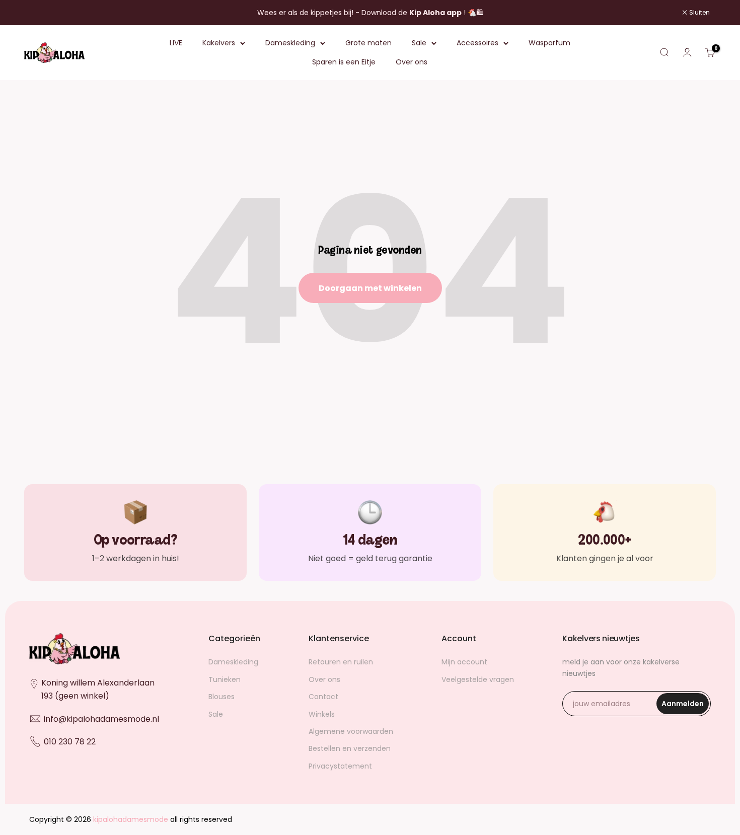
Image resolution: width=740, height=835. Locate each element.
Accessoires (477, 43)
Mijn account (464, 662)
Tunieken (224, 679)
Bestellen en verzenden (350, 748)
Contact (323, 697)
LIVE (176, 43)
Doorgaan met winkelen (370, 288)
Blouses (221, 697)
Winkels (322, 714)
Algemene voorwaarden (351, 731)
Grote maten (368, 43)
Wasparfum (549, 43)
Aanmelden (685, 706)
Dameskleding (290, 43)
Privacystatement (340, 766)
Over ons (411, 62)
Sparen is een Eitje (344, 62)
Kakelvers (218, 43)
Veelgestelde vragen (477, 679)
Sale (419, 43)
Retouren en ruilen (341, 662)
